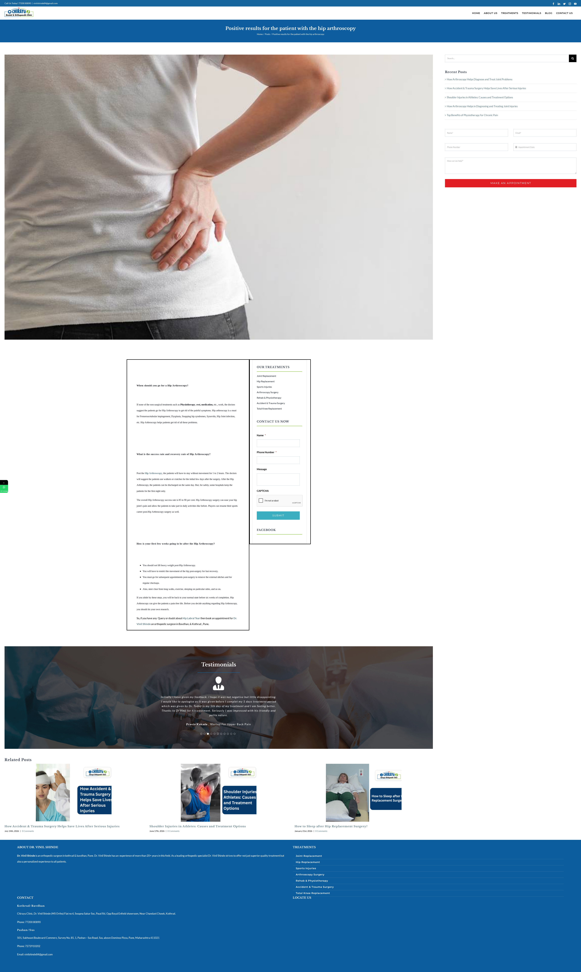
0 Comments (28, 817)
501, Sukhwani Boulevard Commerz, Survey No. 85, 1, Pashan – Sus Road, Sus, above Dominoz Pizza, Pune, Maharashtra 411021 (88, 924)
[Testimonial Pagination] (201, 720)
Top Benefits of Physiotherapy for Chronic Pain (472, 115)
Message (262, 469)
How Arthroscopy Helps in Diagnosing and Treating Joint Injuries (482, 106)
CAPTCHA (263, 490)
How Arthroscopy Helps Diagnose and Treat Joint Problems (479, 79)
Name (261, 435)
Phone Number (267, 452)
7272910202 (32, 932)
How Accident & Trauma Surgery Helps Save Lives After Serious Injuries (62, 812)
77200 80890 (24, 3)
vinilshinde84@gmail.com (45, 3)
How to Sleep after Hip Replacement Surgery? (331, 812)
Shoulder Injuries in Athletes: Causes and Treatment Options (197, 812)
